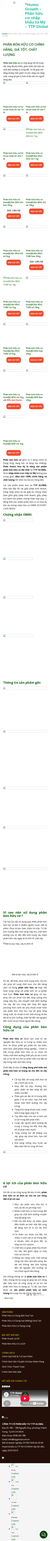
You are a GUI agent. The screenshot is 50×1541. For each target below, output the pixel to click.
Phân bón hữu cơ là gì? (13, 1343)
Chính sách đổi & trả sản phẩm (17, 1356)
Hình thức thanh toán (13, 1366)
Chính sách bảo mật (11, 1371)
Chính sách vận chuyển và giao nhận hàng (23, 1361)
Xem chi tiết (14, 118)
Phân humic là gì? (11, 1338)
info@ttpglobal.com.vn (19, 1439)
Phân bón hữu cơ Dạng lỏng (16, 1325)
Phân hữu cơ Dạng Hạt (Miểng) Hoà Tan (21, 1320)
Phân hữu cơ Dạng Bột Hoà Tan (17, 1315)
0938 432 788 (19, 1435)
